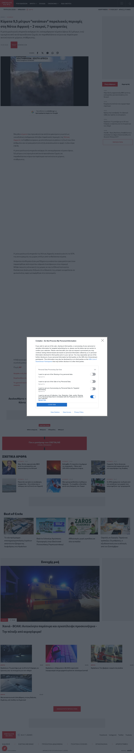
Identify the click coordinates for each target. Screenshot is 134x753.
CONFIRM (52, 404)
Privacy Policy (78, 412)
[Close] (103, 341)
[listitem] (67, 370)
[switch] (93, 374)
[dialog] (67, 376)
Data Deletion (55, 412)
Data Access (67, 412)
